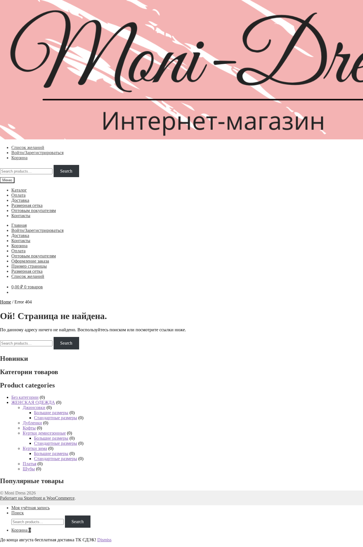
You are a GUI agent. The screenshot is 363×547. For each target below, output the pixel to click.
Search (66, 171)
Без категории (25, 397)
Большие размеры (51, 412)
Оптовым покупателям (33, 210)
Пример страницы (29, 266)
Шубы (29, 468)
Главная (19, 225)
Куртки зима (35, 448)
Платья (29, 463)
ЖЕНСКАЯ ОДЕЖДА (33, 402)
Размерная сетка (27, 205)
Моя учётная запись (30, 507)
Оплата (18, 195)
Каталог (19, 190)
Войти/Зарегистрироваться (37, 152)
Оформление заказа (30, 261)
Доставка (20, 200)
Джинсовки (34, 407)
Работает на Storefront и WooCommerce (37, 498)
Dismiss (104, 539)
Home (5, 301)
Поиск (17, 512)
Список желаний (27, 147)
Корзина (19, 157)
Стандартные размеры (55, 417)
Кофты (29, 428)
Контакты (20, 215)
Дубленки (32, 422)
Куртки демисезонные (44, 433)
